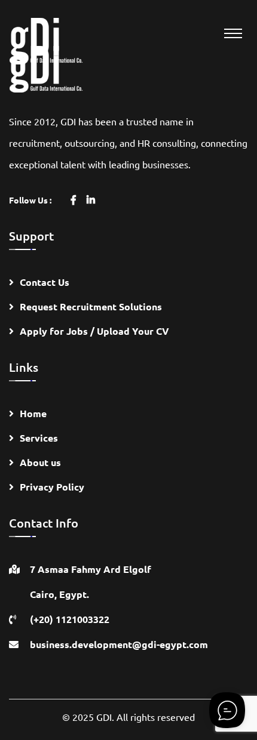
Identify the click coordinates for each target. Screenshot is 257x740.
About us (40, 462)
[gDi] (57, 39)
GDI (104, 717)
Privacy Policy (52, 486)
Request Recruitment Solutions (91, 306)
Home (33, 413)
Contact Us (44, 282)
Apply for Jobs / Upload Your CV (94, 331)
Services (39, 437)
